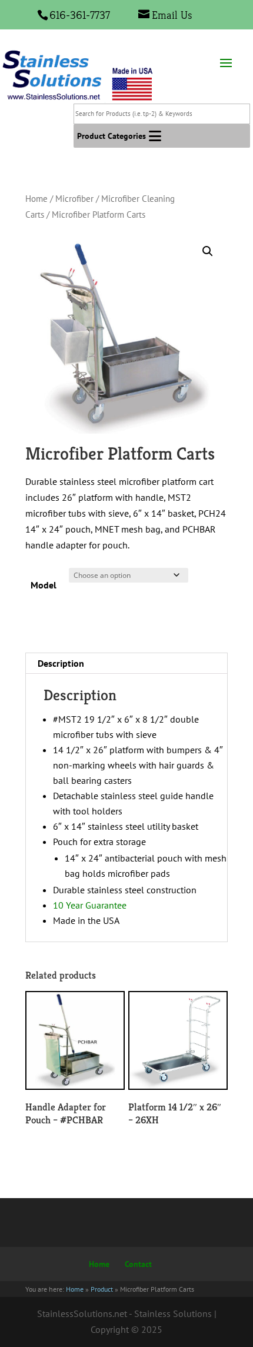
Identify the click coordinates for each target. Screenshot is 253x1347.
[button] (111, 136)
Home (36, 198)
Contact (138, 1264)
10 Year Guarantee (89, 905)
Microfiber (74, 198)
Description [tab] (61, 663)
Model (43, 585)
